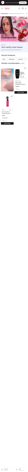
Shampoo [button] (12, 59)
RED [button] (4, 59)
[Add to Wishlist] (25, 68)
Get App (23, 3)
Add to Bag (21, 92)
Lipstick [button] (20, 59)
